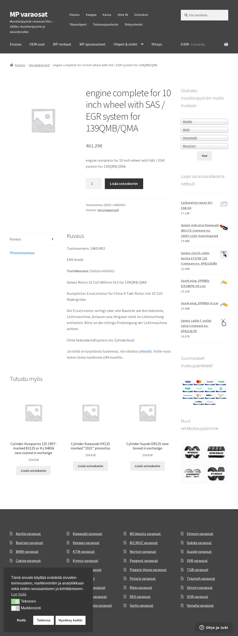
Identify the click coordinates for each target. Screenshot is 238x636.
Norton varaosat (143, 551)
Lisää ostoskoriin (124, 183)
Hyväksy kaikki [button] (70, 620)
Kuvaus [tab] (15, 239)
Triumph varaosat (201, 578)
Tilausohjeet (77, 24)
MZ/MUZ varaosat (144, 542)
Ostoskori (141, 15)
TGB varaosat (197, 569)
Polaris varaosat (143, 578)
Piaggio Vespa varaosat (148, 569)
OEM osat (37, 44)
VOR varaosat (197, 596)
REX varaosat (140, 596)
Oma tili (123, 15)
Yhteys (157, 44)
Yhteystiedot (134, 24)
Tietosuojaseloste (105, 24)
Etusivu (74, 15)
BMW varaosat (27, 551)
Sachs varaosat (141, 605)
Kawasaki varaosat (87, 533)
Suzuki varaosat (199, 551)
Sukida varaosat (199, 542)
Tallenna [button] (43, 620)
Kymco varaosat (85, 560)
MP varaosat (28, 14)
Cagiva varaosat (28, 560)
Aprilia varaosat (28, 533)
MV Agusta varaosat (145, 533)
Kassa (107, 15)
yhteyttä (145, 351)
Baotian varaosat (29, 542)
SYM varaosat (197, 560)
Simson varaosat (200, 533)
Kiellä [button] (21, 620)
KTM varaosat (84, 551)
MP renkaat (62, 44)
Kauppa (91, 15)
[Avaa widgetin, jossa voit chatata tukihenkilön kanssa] (213, 628)
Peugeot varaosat (144, 560)
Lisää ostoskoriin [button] (33, 471)
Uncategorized (39, 65)
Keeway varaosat (86, 542)
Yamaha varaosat (200, 605)
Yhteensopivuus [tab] (22, 252)
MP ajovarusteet (92, 44)
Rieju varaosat (141, 587)
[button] (15, 601)
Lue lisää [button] (18, 594)
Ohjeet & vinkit (125, 44)
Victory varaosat (200, 587)
